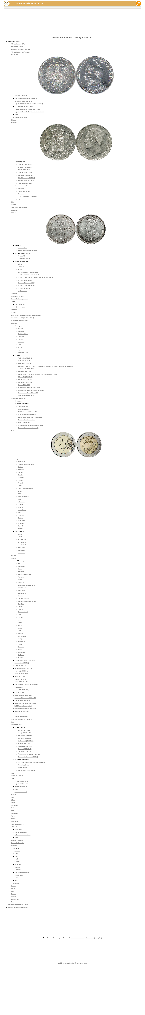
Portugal (20, 518)
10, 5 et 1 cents (22, 291)
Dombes (20, 606)
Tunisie (13, 894)
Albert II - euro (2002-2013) (26, 180)
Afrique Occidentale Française (20, 52)
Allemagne (14, 54)
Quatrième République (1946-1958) (25, 708)
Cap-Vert (14, 293)
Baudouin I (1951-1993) (25, 175)
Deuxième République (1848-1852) (25, 698)
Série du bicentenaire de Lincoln (28, 428)
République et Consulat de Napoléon (26, 684)
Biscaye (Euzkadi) (23, 352)
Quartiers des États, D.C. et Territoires (30, 417)
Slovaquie (21, 523)
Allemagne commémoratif (26, 464)
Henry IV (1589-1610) (21, 671)
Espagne (14, 323)
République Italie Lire (21, 784)
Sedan (20, 649)
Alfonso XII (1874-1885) (25, 377)
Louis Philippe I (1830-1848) (23, 695)
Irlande (20, 499)
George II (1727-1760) (24, 733)
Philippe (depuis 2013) (25, 183)
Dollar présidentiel (23, 409)
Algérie (13, 120)
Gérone (20, 339)
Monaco (13, 818)
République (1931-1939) (25, 382)
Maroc (13, 816)
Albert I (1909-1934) (24, 170)
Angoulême (21, 566)
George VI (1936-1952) (25, 751)
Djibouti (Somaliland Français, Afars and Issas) (26, 315)
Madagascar (15, 808)
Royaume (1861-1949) (21, 781)
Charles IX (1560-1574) (22, 663)
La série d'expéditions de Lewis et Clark (30, 425)
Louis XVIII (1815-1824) (22, 690)
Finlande (20, 483)
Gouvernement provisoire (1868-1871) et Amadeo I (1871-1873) (37, 374)
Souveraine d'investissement (27, 770)
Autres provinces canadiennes (27, 250)
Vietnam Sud (15, 899)
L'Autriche (21, 502)
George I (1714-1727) (24, 730)
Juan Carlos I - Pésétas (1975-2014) (29, 387)
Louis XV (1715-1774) (21, 679)
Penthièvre (21, 641)
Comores (14, 309)
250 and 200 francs (24, 191)
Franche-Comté (23, 612)
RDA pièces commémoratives (24, 106)
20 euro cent (22, 542)
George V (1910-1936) (24, 749)
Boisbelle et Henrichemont (26, 585)
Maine (20, 622)
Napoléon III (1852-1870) (22, 700)
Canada (23, 7)
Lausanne (18, 864)
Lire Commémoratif (21, 786)
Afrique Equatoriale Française (20, 49)
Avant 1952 (21, 256)
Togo (12, 891)
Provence (21, 647)
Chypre (20, 472)
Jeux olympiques (23, 765)
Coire (16, 856)
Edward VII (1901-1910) (25, 746)
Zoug (16, 880)
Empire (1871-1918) (21, 95)
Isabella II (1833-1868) (24, 371)
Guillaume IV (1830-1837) (25, 741)
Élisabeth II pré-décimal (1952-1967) (29, 754)
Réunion (14, 845)
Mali (12, 810)
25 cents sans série (24, 288)
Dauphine (21, 604)
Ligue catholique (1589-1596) (24, 668)
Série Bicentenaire (24, 422)
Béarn (20, 579)
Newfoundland (22, 248)
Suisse (13, 886)
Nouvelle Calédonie (17, 824)
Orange (20, 639)
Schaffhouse (19, 875)
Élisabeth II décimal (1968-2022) (28, 757)
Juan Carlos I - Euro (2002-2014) (28, 393)
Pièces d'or (18, 401)
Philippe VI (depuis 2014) (26, 395)
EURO (6, 7)
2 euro (20, 534)
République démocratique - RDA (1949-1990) (29, 103)
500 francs (21, 188)
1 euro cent (21, 553)
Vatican (20, 528)
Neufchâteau (22, 636)
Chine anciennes (20, 304)
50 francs (21, 194)
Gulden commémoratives (22, 835)
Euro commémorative (21, 716)
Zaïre (12, 902)
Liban (13, 800)
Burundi (13, 204)
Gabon (13, 722)
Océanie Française (17, 840)
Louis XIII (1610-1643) (21, 673)
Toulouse (21, 655)
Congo (13, 312)
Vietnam (13, 896)
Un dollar (21, 266)
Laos (12, 797)
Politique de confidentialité (67, 963)
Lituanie (20, 507)
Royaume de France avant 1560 (25, 660)
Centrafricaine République (19, 299)
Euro (16, 114)
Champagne (22, 593)
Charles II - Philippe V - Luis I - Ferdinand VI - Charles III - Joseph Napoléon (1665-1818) (45, 366)
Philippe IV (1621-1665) (25, 363)
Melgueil (20, 628)
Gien (19, 614)
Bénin (13, 202)
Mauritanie (14, 813)
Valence (20, 347)
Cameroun (14, 210)
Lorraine (20, 617)
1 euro (20, 536)
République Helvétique (22, 872)
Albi (19, 563)
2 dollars (20, 264)
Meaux (20, 625)
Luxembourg (22, 510)
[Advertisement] (72, 23)
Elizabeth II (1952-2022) (25, 258)
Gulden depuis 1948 (21, 832)
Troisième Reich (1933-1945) (23, 101)
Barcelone (21, 331)
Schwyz (17, 878)
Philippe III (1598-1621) (25, 360)
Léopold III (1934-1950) (25, 172)
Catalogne (21, 336)
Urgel (19, 344)
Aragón (20, 328)
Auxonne (21, 577)
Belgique (16, 7)
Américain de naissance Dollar (27, 411)
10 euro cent (22, 545)
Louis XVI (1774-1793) (21, 681)
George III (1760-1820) (25, 735)
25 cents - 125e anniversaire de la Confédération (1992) (35, 277)
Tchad (13, 888)
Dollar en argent (23, 406)
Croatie (20, 475)
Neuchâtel (18, 869)
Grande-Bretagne (16, 724)
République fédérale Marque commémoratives (29, 112)
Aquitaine (21, 571)
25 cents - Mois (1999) (25, 280)
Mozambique (15, 821)
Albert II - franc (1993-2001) (26, 178)
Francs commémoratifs (22, 711)
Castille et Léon (23, 334)
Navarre (20, 633)
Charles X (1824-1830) (21, 692)
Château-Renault (23, 598)
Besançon (21, 582)
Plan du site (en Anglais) (94, 938)
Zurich (17, 883)
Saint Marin (21, 520)
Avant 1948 (18, 829)
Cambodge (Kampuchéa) (19, 207)
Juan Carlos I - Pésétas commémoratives (31, 390)
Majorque (21, 342)
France (28, 7)
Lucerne (17, 867)
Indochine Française (17, 775)
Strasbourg (21, 652)
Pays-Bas (21, 515)
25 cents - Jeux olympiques (26, 285)
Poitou (20, 644)
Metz (19, 630)
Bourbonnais (22, 587)
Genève (17, 859)
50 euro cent (22, 539)
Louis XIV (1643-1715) (21, 676)
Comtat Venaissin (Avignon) (27, 601)
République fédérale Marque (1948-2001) (27, 109)
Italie (19, 493)
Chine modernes (20, 307)
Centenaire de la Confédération (28, 272)
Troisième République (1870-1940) (25, 703)
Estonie (20, 480)
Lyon (19, 620)
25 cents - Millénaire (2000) (26, 283)
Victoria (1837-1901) (24, 743)
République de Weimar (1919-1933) (26, 98)
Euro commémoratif (21, 117)
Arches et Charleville (24, 574)
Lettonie (20, 504)
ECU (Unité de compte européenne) (22, 317)
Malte (19, 512)
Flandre (13, 555)
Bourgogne (21, 590)
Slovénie (20, 526)
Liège (13, 802)
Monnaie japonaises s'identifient (18, 907)
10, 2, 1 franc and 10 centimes (27, 196)
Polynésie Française (17, 843)
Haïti (12, 773)
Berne (16, 853)
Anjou (20, 569)
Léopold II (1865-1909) (25, 167)
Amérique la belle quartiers (26, 420)
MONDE (10, 7)
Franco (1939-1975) (24, 385)
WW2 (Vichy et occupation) (23, 706)
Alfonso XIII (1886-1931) (25, 379)
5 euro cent (21, 547)
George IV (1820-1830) (25, 738)
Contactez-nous (82, 963)
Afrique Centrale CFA (18, 44)
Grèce (20, 491)
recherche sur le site (77, 938)
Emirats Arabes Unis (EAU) (19, 320)
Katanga (14, 794)
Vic (19, 350)
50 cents (20, 269)
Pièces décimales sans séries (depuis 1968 (31, 762)
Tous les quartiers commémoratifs (29, 275)
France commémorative (25, 488)
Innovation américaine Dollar (27, 414)
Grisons (17, 861)
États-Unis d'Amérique (18, 398)
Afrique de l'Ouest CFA (18, 46)
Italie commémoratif (24, 496)
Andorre (20, 467)
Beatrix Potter (22, 767)
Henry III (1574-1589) (21, 665)
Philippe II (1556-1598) (25, 358)
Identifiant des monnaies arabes (18, 904)
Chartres (20, 596)
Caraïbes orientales (17, 296)
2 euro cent (21, 550)
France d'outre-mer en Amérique (21, 719)
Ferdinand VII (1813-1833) (26, 369)
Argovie (17, 851)
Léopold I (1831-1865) (24, 164)
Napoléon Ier (19, 687)
